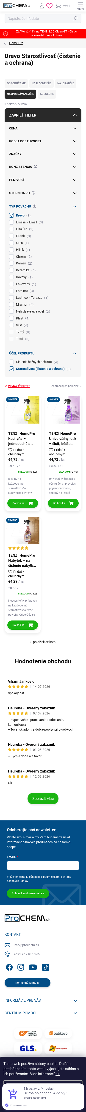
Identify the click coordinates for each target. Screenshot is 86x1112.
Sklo (21, 325)
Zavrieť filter (22, 115)
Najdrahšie (65, 83)
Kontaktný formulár (27, 982)
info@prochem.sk (26, 945)
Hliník (22, 250)
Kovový (23, 277)
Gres (22, 243)
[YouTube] (33, 967)
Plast (22, 318)
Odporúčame (16, 83)
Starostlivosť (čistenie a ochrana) (42, 369)
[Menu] (80, 6)
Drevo (22, 215)
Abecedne (47, 94)
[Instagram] (20, 967)
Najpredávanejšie (20, 94)
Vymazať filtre (19, 386)
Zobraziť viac (43, 798)
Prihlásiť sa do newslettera (28, 893)
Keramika (25, 270)
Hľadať (75, 18)
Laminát (24, 291)
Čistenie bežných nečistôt (36, 362)
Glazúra (24, 229)
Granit (23, 236)
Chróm (23, 257)
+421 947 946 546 (27, 954)
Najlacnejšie (41, 83)
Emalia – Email (29, 222)
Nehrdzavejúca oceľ (32, 311)
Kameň (23, 263)
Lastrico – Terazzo (31, 298)
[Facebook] (9, 967)
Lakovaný (25, 284)
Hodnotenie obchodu (43, 661)
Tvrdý (22, 332)
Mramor (24, 305)
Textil (22, 339)
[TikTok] (45, 967)
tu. (57, 1074)
